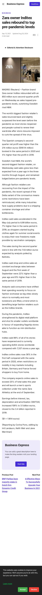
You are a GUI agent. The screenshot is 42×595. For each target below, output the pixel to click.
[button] (3, 4)
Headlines (34, 4)
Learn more (7, 584)
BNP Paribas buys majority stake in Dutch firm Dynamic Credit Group (10, 485)
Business (6, 13)
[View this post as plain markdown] (34, 35)
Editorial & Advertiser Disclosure (20, 48)
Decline (34, 589)
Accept (23, 589)
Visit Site (21, 464)
